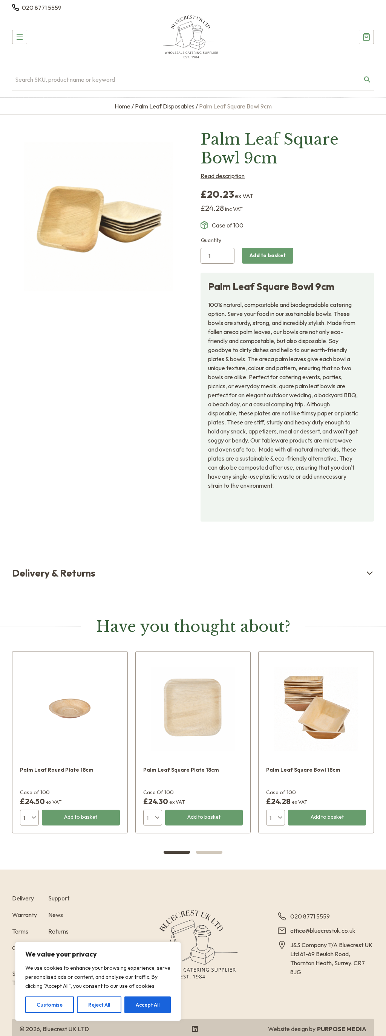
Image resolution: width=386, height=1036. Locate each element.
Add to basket (268, 255)
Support (58, 898)
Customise (50, 1004)
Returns (58, 931)
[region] (98, 981)
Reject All (99, 1004)
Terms (20, 931)
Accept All (147, 1004)
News (55, 915)
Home (122, 106)
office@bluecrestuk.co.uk (322, 930)
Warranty (24, 915)
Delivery (23, 898)
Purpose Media (341, 1029)
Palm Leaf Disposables (165, 106)
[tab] (177, 852)
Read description (223, 176)
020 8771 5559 (41, 7)
